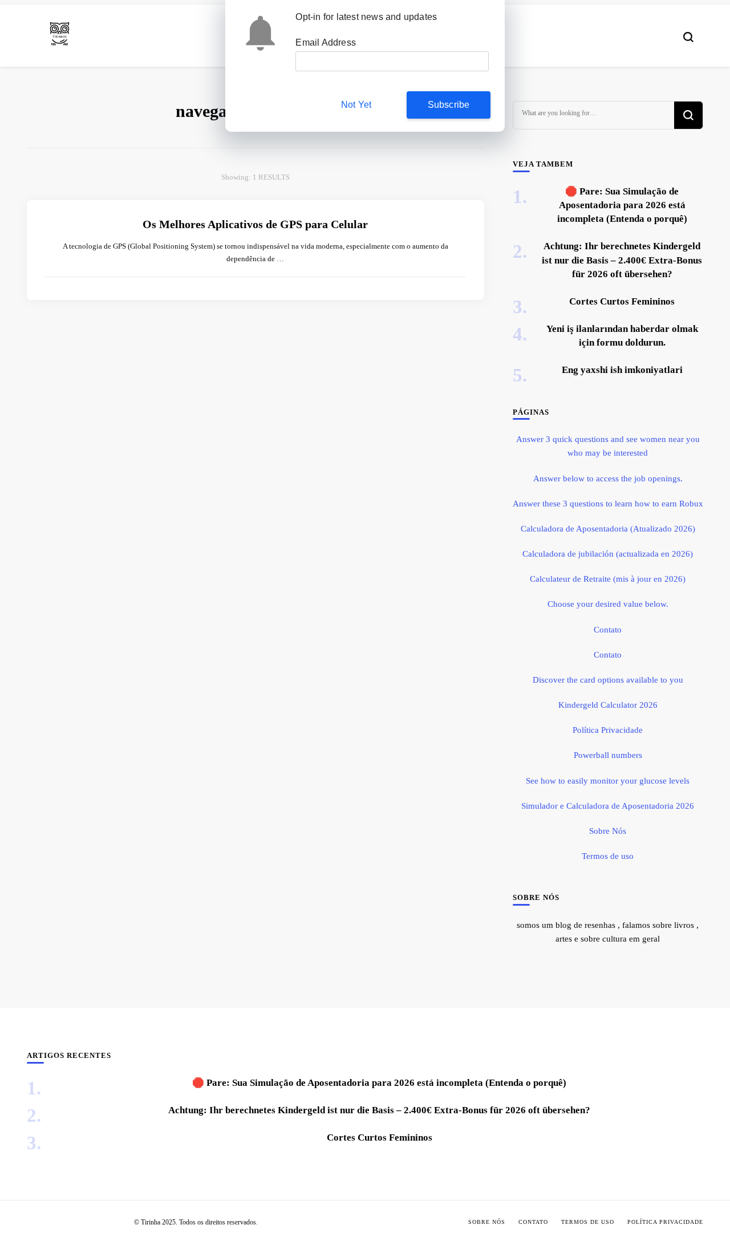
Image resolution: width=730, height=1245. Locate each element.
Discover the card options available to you (608, 679)
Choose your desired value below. (608, 604)
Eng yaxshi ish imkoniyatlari (622, 369)
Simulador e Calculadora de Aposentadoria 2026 (607, 805)
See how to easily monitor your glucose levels (608, 780)
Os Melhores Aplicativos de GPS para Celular (255, 224)
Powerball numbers (608, 755)
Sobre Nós (607, 831)
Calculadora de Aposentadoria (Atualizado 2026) (608, 528)
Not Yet (356, 105)
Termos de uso (608, 856)
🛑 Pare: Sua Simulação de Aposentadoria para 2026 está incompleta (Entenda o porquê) (622, 205)
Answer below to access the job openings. (608, 478)
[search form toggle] (688, 37)
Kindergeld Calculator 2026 (608, 704)
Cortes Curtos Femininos (622, 301)
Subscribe (449, 105)
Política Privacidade (608, 730)
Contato (608, 629)
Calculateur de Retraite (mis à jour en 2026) (608, 578)
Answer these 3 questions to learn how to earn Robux (608, 503)
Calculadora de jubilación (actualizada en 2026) (607, 553)
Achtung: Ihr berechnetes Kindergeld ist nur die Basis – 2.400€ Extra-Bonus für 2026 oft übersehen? (622, 260)
